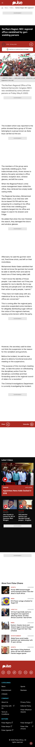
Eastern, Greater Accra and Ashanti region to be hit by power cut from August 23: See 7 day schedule (22, 628)
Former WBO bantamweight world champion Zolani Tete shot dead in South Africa (22, 591)
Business (24, 690)
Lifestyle (14, 609)
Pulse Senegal (25, 723)
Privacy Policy (26, 702)
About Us (4, 702)
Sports (13, 587)
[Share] (31, 44)
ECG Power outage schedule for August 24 (21, 602)
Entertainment (16, 636)
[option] (10, 511)
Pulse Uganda (6, 730)
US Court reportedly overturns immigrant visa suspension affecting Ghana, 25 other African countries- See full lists (21, 614)
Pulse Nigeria (6, 723)
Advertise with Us (6, 707)
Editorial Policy (26, 706)
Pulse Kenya (5, 726)
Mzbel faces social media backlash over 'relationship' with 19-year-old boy (22, 640)
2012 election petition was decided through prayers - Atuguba (24, 517)
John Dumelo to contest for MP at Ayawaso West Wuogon (9, 517)
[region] (17, 511)
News (6, 8)
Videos (5, 487)
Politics (12, 8)
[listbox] (18, 511)
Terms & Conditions (5, 713)
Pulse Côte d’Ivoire (24, 728)
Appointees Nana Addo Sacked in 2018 (17, 492)
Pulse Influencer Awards (26, 711)
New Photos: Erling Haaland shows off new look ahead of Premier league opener (21, 651)
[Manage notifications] (31, 743)
